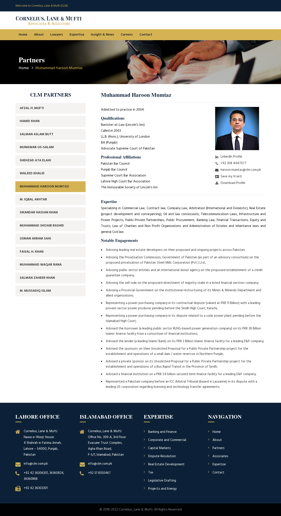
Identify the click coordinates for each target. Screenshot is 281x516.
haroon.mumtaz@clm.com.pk (241, 170)
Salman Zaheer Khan (37, 277)
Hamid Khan (30, 121)
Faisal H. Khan (31, 251)
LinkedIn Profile (231, 156)
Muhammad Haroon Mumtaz (44, 186)
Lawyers (56, 34)
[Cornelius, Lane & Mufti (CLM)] (48, 20)
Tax (150, 472)
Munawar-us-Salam (37, 147)
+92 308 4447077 (233, 163)
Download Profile (233, 183)
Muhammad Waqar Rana (41, 264)
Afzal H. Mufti (32, 108)
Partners (219, 448)
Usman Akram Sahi (35, 238)
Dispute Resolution (162, 456)
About (39, 34)
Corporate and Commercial (167, 440)
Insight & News (102, 34)
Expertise (77, 34)
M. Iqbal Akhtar (33, 199)
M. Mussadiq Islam (35, 290)
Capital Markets (159, 448)
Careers (127, 34)
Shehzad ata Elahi (35, 160)
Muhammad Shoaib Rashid (42, 225)
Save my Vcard (231, 176)
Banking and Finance (162, 432)
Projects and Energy (162, 488)
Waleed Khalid (32, 173)
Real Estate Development (166, 464)
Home (23, 34)
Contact (145, 34)
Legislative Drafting (162, 480)
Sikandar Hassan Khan (39, 212)
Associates (220, 456)
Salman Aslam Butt (36, 134)
